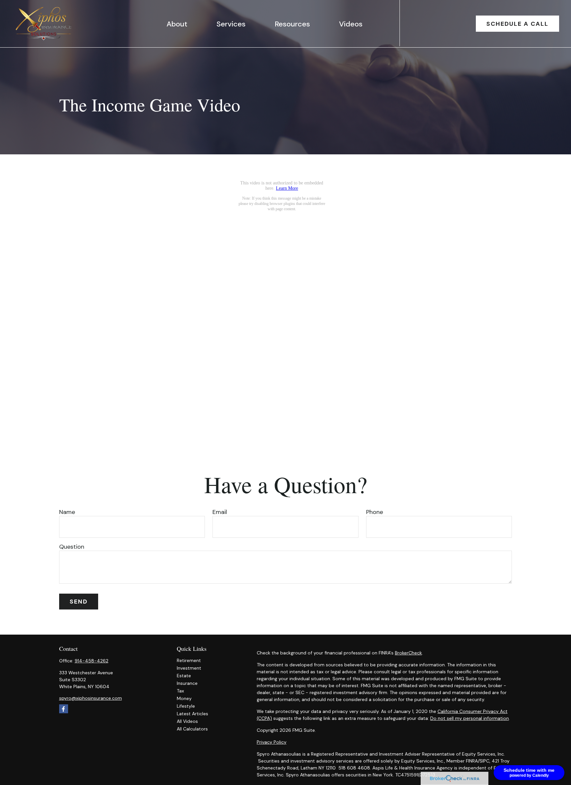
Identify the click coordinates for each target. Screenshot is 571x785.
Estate (184, 676)
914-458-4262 (91, 661)
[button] (177, 24)
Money (184, 698)
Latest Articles (192, 714)
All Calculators (192, 729)
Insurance (187, 683)
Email (219, 512)
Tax (180, 691)
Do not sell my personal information (469, 718)
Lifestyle (186, 706)
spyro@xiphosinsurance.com (90, 698)
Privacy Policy (271, 742)
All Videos (187, 721)
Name (67, 512)
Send (79, 602)
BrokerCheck (408, 653)
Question (71, 547)
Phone (374, 512)
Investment (189, 668)
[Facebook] (63, 708)
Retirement (189, 660)
